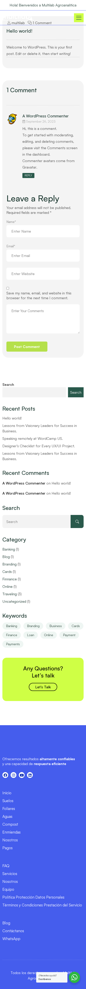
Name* (11, 222)
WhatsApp (11, 939)
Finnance (9, 579)
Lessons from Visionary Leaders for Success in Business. (39, 428)
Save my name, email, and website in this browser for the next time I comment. (38, 295)
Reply (28, 175)
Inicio (6, 793)
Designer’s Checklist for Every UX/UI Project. (38, 446)
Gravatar (29, 167)
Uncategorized (14, 601)
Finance (11, 635)
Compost (10, 824)
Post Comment (27, 346)
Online (7, 586)
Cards (7, 571)
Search (8, 384)
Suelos (7, 801)
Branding (9, 564)
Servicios (9, 874)
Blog (6, 556)
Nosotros (10, 840)
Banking (8, 549)
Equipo (8, 889)
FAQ (5, 866)
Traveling (9, 594)
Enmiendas (11, 832)
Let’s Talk (43, 687)
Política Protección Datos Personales (33, 897)
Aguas (7, 816)
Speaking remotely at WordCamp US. (32, 438)
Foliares (8, 809)
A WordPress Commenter (45, 115)
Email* (10, 246)
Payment (69, 635)
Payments (13, 644)
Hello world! (19, 31)
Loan (30, 635)
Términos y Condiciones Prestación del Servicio (42, 905)
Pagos (7, 848)
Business (55, 626)
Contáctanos (13, 931)
